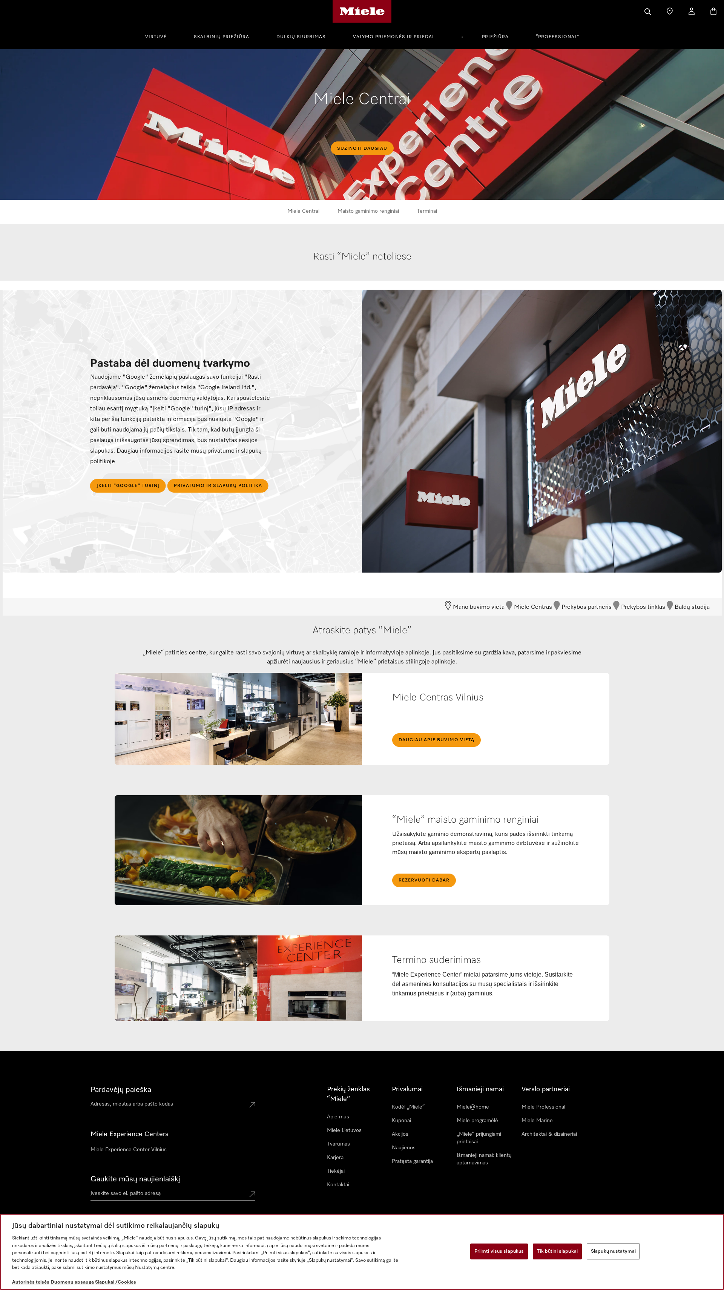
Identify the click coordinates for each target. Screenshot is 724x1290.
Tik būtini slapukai (557, 1251)
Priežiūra (495, 37)
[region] (362, 1252)
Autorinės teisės (30, 1282)
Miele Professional (543, 1107)
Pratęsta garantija (412, 1161)
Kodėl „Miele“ (408, 1107)
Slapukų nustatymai (613, 1251)
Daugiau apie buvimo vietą (436, 740)
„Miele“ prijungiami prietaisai (479, 1138)
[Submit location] (252, 1105)
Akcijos (400, 1134)
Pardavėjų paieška (120, 1089)
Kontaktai (338, 1184)
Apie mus (338, 1117)
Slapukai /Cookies (115, 1282)
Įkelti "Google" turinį (128, 486)
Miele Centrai (303, 211)
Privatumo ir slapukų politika (218, 486)
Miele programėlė (477, 1120)
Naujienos (404, 1147)
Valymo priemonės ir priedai (393, 37)
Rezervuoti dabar (424, 880)
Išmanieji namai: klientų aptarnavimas (484, 1159)
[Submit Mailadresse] (252, 1195)
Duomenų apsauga (72, 1282)
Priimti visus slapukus (499, 1251)
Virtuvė (156, 37)
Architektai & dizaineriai (549, 1134)
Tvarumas (338, 1144)
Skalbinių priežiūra (221, 37)
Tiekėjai (336, 1171)
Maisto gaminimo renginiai (368, 211)
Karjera (335, 1157)
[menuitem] (160, 36)
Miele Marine (537, 1120)
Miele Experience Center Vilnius (128, 1149)
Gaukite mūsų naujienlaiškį (135, 1179)
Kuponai (401, 1120)
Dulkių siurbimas (301, 37)
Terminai (427, 211)
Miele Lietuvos (344, 1130)
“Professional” (557, 37)
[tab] (362, 264)
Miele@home (473, 1107)
